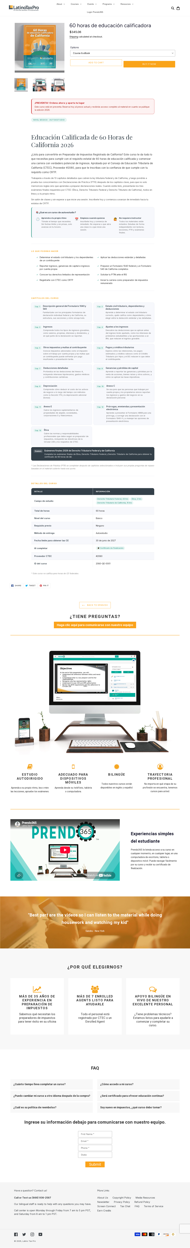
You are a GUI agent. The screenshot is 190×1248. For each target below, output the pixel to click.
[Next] (171, 922)
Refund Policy (142, 1201)
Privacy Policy (122, 1201)
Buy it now (149, 64)
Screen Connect (106, 1206)
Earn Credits (104, 1210)
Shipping (73, 36)
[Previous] (19, 922)
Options (74, 47)
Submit (95, 1164)
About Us (102, 1197)
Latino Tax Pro (29, 1241)
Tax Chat (125, 1206)
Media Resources (145, 1197)
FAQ (137, 1206)
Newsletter (103, 1201)
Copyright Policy (122, 1197)
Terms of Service (153, 1206)
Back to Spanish (97, 605)
